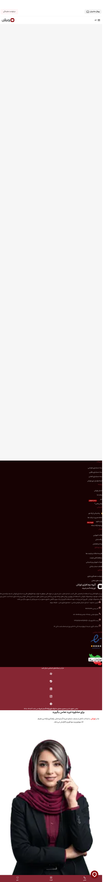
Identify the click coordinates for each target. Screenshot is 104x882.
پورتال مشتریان (95, 11)
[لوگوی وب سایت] (8, 20)
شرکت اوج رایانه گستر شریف (47, 708)
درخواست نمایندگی (9, 11)
